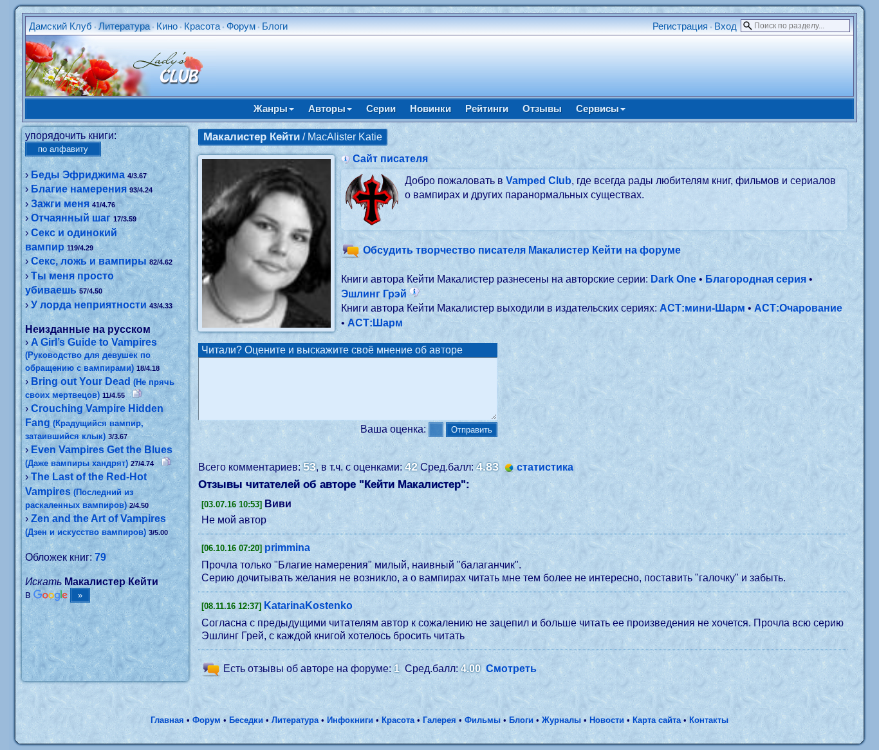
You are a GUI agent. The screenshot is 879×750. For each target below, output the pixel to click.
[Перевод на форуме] (137, 394)
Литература (124, 26)
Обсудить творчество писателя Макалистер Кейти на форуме (522, 250)
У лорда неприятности (89, 304)
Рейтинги (486, 108)
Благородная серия (755, 279)
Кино (167, 26)
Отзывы (542, 108)
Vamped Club (538, 180)
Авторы (327, 108)
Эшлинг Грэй (375, 293)
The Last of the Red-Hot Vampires (86, 490)
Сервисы (597, 108)
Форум (241, 26)
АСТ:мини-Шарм (702, 308)
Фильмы (483, 720)
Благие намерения (79, 188)
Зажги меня (60, 203)
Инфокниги (350, 720)
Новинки (430, 108)
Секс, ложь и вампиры (89, 261)
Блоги (275, 26)
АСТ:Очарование (798, 308)
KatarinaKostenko (308, 605)
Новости (606, 720)
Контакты (708, 720)
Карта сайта (657, 720)
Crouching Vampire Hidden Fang (94, 422)
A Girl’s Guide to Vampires (91, 355)
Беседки (246, 720)
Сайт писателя (390, 158)
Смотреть (511, 668)
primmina (287, 547)
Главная (167, 720)
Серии (381, 108)
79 (100, 557)
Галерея (439, 720)
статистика (545, 467)
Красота (202, 26)
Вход (725, 26)
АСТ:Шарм (375, 322)
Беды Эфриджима (78, 174)
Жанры (271, 108)
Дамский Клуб (60, 26)
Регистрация (680, 26)
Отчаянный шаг (71, 217)
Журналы (561, 720)
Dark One (673, 279)
